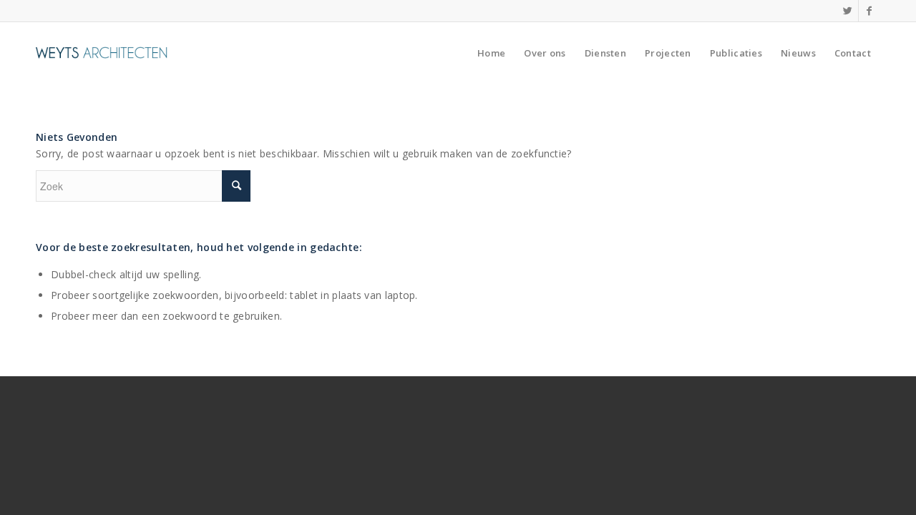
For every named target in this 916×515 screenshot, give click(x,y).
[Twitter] (847, 10)
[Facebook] (869, 10)
